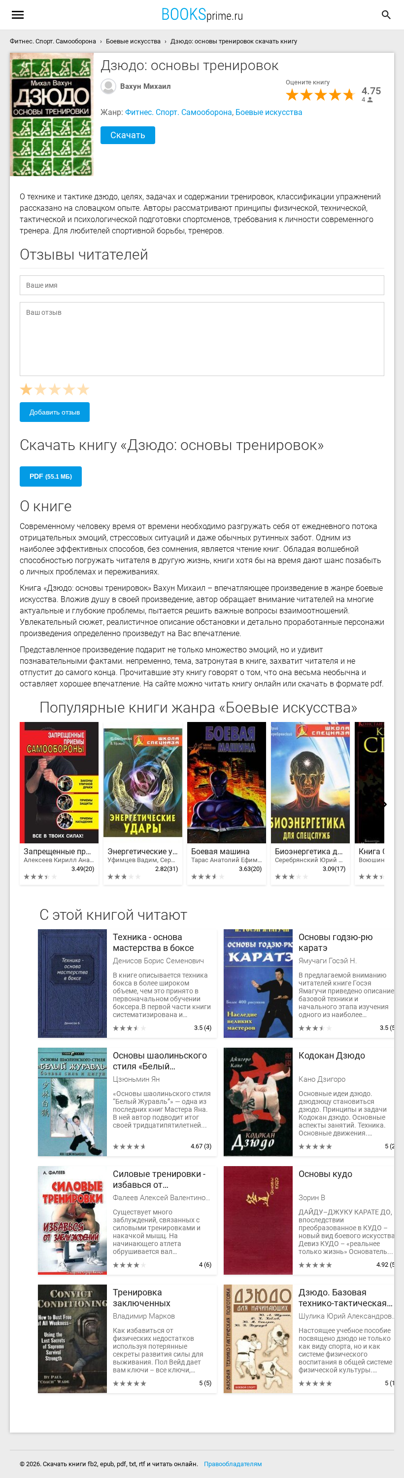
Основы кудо (325, 1174)
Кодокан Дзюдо (332, 1055)
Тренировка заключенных (141, 1297)
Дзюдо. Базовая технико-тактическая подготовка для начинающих (343, 1298)
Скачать (127, 135)
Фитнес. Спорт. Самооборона (178, 112)
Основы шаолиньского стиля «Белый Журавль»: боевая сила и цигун (160, 1061)
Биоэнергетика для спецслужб (310, 855)
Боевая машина (226, 855)
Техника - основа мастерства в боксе (153, 942)
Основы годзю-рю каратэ (336, 942)
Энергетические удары (142, 855)
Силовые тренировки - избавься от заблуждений (159, 1180)
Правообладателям (233, 1464)
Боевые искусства (269, 112)
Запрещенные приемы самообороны (59, 855)
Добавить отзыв (55, 412)
